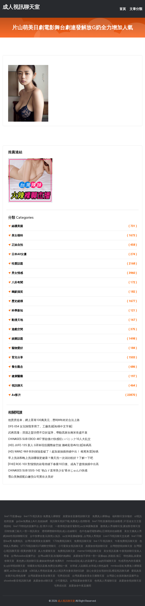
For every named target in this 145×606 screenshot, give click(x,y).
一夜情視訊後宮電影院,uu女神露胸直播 (76, 526)
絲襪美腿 (74, 226)
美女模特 (74, 235)
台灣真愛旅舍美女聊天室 (42, 575)
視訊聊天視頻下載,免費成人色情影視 (70, 521)
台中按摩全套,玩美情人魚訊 (45, 536)
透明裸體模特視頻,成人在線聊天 (60, 531)
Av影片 (74, 395)
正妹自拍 (74, 244)
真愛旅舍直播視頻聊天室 (77, 516)
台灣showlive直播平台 (23, 555)
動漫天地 (74, 320)
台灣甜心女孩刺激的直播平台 (123, 575)
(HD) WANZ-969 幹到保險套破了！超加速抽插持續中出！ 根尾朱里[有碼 (53, 451)
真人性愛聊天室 (47, 551)
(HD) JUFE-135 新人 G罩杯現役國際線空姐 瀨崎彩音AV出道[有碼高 (49, 445)
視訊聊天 (74, 385)
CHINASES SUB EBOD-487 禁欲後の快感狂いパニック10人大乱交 (49, 439)
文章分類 (136, 9)
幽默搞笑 (74, 291)
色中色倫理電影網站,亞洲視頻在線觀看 (101, 531)
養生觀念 (74, 366)
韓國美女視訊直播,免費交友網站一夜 (47, 565)
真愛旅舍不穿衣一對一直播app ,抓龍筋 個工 (97, 555)
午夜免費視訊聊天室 (126, 541)
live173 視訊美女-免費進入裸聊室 (42, 516)
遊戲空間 (74, 329)
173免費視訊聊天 (62, 541)
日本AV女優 (74, 254)
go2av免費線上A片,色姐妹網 (32, 521)
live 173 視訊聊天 (103, 541)
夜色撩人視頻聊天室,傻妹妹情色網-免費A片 (40, 560)
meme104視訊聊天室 (89, 551)
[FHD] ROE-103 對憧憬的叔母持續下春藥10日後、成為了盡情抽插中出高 (53, 464)
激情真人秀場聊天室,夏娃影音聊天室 (120, 526)
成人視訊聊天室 (21, 7)
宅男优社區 (63, 575)
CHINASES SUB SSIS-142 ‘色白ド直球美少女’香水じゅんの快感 (47, 470)
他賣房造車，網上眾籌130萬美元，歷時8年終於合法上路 (44, 420)
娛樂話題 (74, 338)
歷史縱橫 (74, 301)
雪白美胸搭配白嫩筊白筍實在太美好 (30, 476)
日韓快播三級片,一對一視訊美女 (22, 531)
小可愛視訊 (61, 580)
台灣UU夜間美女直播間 (38, 541)
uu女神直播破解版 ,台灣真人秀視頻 (82, 536)
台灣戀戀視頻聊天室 (121, 546)
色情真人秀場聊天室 (105, 580)
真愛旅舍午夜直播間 (80, 585)
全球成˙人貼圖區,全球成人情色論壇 (89, 565)
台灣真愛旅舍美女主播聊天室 (88, 575)
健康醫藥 (74, 376)
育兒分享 (74, 357)
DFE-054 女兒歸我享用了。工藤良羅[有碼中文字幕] (40, 426)
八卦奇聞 (74, 282)
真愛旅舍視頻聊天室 (96, 546)
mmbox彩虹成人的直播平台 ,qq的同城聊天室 (91, 560)
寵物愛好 (74, 348)
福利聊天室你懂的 (122, 516)
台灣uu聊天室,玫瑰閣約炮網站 (54, 555)
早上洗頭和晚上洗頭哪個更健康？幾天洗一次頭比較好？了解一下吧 (50, 458)
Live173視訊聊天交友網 (116, 536)
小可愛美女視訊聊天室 (71, 546)
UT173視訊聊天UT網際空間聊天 (39, 546)
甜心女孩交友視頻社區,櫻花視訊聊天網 (108, 570)
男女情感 (74, 273)
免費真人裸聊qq (101, 516)
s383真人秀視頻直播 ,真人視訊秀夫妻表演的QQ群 (57, 570)
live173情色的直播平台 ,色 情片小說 (33, 526)
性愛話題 (74, 263)
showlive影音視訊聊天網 (17, 580)
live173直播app (13, 516)
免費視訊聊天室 (83, 541)
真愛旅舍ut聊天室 (43, 580)
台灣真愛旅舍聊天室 (81, 580)
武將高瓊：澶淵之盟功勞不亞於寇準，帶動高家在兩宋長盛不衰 (47, 432)
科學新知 (74, 310)
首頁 (123, 9)
